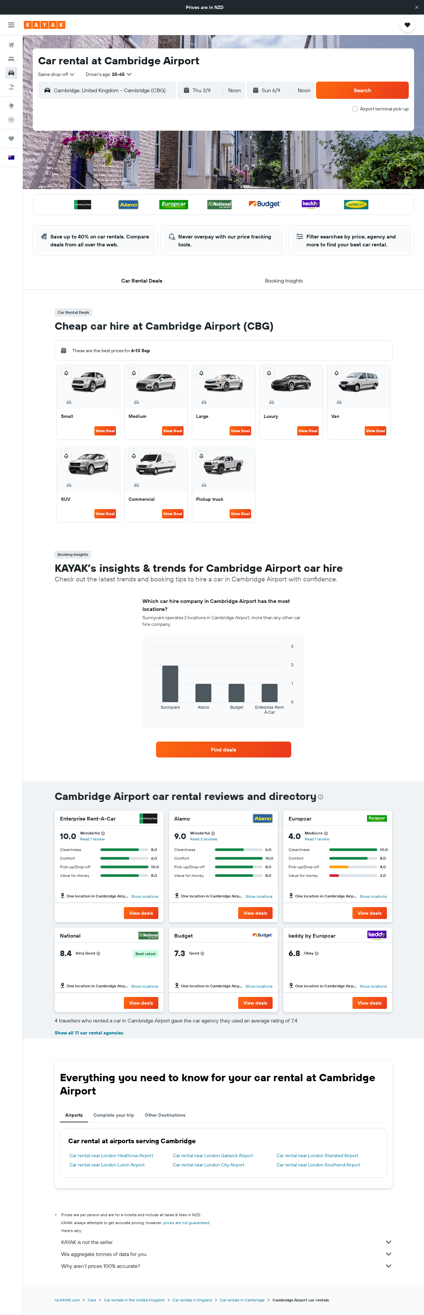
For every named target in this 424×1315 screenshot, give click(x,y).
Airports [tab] (74, 1115)
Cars (92, 1299)
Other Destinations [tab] (165, 1115)
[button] (416, 7)
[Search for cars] (11, 73)
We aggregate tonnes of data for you (103, 1254)
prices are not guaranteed (186, 1222)
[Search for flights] (11, 45)
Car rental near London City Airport (208, 1165)
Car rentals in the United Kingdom (134, 1299)
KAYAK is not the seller (87, 1242)
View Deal (105, 430)
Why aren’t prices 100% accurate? (100, 1266)
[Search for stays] (11, 59)
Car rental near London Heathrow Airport (111, 1155)
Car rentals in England (192, 1299)
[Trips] (11, 138)
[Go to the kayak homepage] (44, 25)
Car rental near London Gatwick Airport (213, 1155)
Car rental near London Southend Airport (318, 1165)
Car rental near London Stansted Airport (317, 1155)
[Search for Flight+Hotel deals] (11, 87)
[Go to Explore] (11, 105)
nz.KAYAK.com (67, 1299)
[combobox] (56, 74)
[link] (223, 749)
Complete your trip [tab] (113, 1115)
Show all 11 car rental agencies (89, 1033)
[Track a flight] (11, 119)
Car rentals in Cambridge (242, 1299)
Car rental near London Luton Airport (107, 1165)
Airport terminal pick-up (384, 109)
